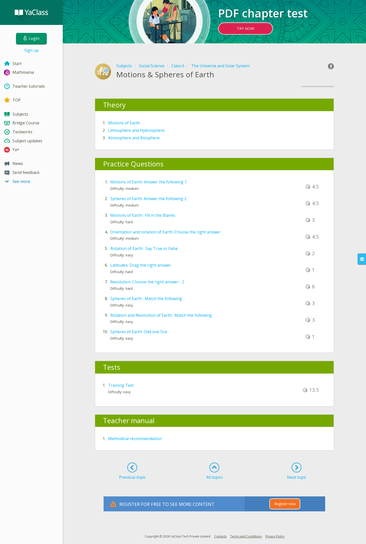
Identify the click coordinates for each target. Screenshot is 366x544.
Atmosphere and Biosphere (134, 138)
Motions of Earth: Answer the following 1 (148, 182)
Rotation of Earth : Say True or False (144, 248)
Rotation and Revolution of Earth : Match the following (161, 315)
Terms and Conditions (246, 536)
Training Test (121, 385)
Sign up (31, 50)
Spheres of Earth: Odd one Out (138, 331)
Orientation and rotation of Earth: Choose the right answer (165, 232)
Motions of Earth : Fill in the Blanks (142, 215)
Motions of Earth (124, 123)
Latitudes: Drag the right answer (140, 265)
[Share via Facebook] (331, 66)
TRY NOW (245, 28)
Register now (285, 503)
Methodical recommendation (135, 438)
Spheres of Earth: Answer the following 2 (148, 198)
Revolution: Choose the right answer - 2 (147, 282)
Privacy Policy (274, 536)
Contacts (220, 536)
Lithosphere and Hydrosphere (136, 130)
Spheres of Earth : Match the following (146, 298)
